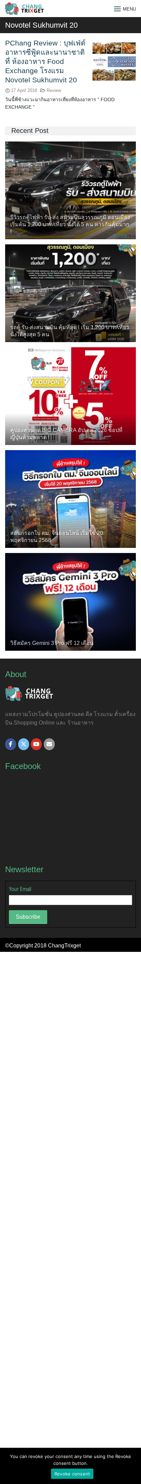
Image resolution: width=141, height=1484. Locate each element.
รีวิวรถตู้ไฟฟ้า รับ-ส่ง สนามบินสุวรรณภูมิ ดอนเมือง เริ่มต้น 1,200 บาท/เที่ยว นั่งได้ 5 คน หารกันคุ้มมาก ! (70, 224)
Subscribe (28, 917)
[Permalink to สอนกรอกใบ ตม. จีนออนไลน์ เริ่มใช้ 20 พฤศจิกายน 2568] (70, 498)
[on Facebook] (10, 744)
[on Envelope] (49, 744)
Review (54, 90)
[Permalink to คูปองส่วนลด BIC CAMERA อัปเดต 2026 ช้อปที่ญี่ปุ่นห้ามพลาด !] (70, 396)
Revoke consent (72, 1473)
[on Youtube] (36, 744)
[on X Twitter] (23, 744)
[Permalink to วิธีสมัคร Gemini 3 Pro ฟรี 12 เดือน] (70, 601)
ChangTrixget (64, 945)
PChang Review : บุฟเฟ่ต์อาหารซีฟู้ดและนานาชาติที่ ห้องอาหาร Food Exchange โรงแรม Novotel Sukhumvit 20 (45, 61)
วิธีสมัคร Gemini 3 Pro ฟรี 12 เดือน (51, 643)
